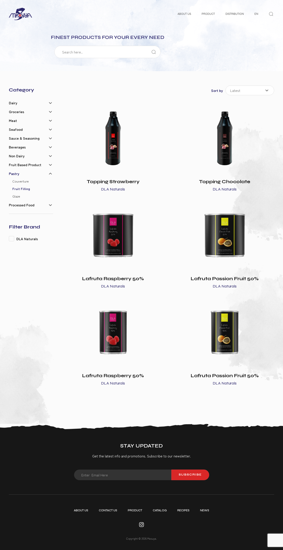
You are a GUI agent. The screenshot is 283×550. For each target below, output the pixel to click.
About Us (184, 14)
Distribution (235, 14)
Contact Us (108, 510)
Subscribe (190, 474)
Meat (13, 120)
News (204, 510)
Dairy (13, 102)
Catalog (160, 510)
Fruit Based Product (25, 164)
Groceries (16, 111)
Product (208, 14)
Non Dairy (17, 155)
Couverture (20, 181)
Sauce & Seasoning (24, 138)
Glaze (16, 196)
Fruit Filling (21, 188)
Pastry (14, 173)
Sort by (217, 90)
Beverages (17, 147)
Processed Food (21, 204)
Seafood (16, 129)
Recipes (183, 510)
